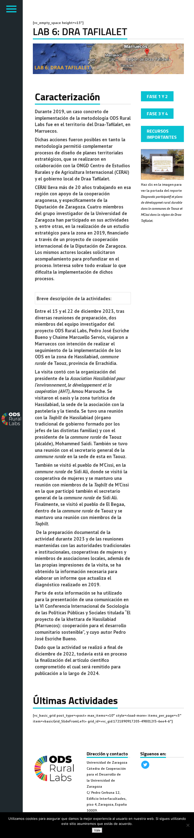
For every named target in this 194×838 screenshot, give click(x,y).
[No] (187, 825)
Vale (97, 830)
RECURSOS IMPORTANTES (162, 134)
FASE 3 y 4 (157, 113)
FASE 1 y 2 (157, 96)
